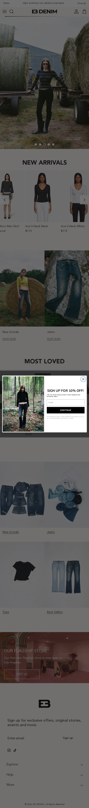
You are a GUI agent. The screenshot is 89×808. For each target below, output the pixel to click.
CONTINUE (65, 410)
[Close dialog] (83, 379)
